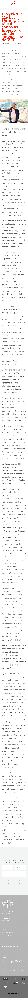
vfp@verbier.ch (6, 920)
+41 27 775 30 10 (6, 918)
